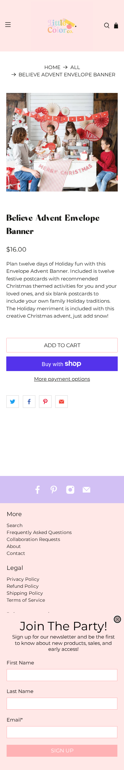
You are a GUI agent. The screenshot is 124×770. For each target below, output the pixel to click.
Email (15, 720)
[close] (117, 619)
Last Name (20, 691)
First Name (20, 662)
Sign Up (62, 750)
